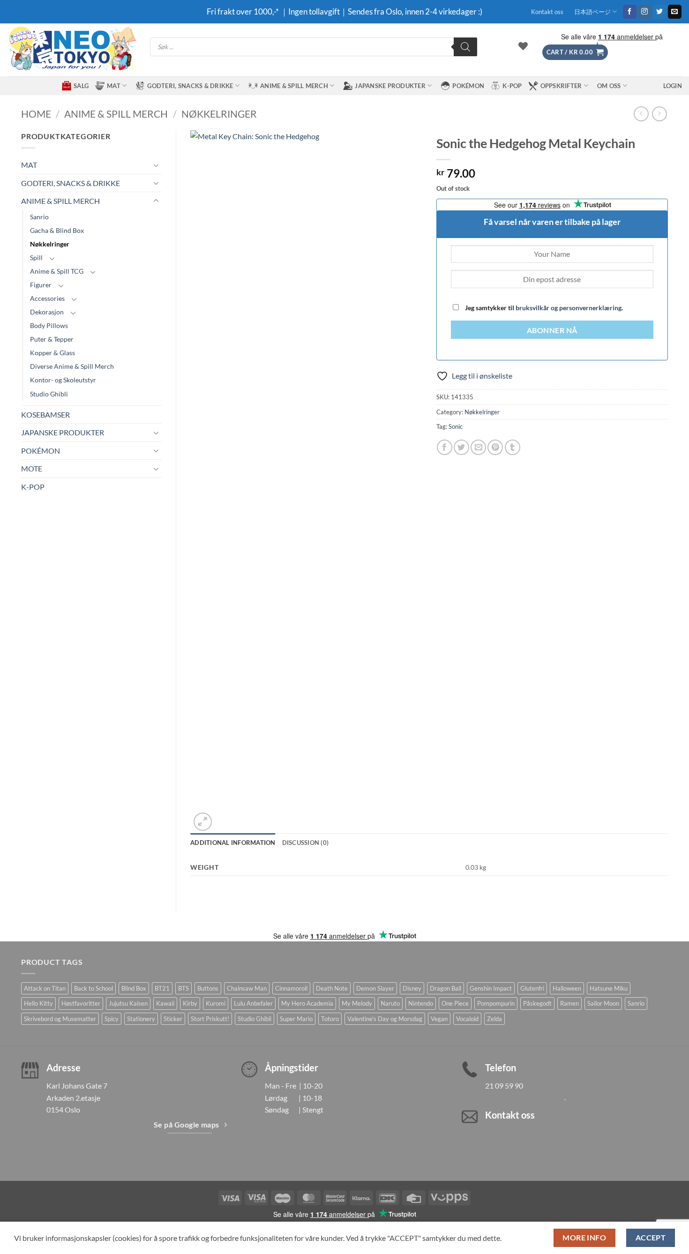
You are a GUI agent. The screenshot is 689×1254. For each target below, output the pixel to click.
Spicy (112, 1019)
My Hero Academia (307, 1003)
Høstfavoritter (80, 1003)
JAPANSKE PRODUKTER (390, 86)
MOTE (31, 468)
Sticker (173, 1019)
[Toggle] (156, 165)
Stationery (141, 1019)
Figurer (41, 285)
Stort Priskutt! (210, 1019)
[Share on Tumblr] (512, 447)
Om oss (609, 86)
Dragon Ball (445, 988)
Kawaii (165, 1003)
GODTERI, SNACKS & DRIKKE (190, 86)
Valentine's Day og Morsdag (384, 1019)
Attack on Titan (45, 988)
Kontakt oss (547, 11)
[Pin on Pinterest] (495, 447)
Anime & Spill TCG (56, 271)
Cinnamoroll (291, 988)
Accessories (47, 298)
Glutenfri (532, 988)
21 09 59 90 (504, 1085)
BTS (183, 988)
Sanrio (39, 217)
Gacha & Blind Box (57, 230)
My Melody (357, 1003)
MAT (113, 86)
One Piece (455, 1003)
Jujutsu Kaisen (128, 1003)
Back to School (93, 988)
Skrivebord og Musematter (60, 1019)
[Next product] (641, 113)
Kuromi (215, 1003)
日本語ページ (592, 11)
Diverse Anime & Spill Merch (72, 366)
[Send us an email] (675, 12)
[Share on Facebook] (444, 447)
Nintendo (420, 1003)
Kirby (190, 1003)
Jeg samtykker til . (543, 308)
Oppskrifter (561, 86)
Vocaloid (467, 1019)
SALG (81, 86)
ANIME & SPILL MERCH (294, 86)
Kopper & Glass (52, 353)
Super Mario (296, 1019)
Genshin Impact (491, 988)
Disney (412, 988)
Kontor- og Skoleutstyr (63, 380)
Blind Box (133, 988)
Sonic (456, 426)
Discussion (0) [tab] (305, 842)
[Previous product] (659, 113)
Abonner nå (552, 330)
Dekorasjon (47, 312)
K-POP (512, 86)
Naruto (390, 1003)
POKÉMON (468, 86)
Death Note (332, 988)
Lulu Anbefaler (253, 1003)
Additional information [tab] (233, 842)
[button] (575, 52)
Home (36, 113)
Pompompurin (496, 1003)
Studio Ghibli (49, 394)
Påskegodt (537, 1003)
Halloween (567, 988)
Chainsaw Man (247, 988)
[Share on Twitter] (461, 447)
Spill (36, 257)
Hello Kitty (38, 1003)
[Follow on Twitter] (660, 12)
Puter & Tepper (52, 339)
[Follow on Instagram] (645, 12)
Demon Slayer (375, 988)
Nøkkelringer (219, 113)
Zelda (494, 1019)
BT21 (162, 988)
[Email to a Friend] (478, 447)
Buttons (207, 988)
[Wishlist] (523, 46)
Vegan (439, 1019)
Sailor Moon (603, 1003)
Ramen (569, 1003)
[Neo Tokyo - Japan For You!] (71, 50)
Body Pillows (49, 325)
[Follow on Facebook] (630, 12)
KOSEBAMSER (45, 414)
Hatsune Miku (609, 988)
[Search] (465, 46)
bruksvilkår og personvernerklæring (569, 308)
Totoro (330, 1019)
